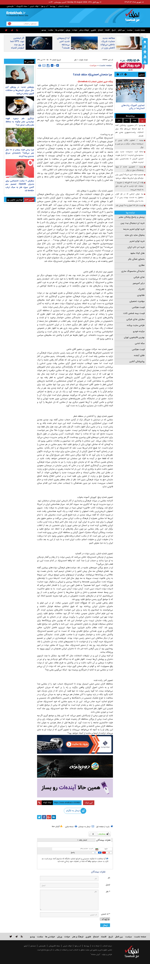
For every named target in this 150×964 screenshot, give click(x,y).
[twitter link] (10, 936)
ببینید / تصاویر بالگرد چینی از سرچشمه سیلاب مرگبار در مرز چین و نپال (129, 144)
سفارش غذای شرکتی (135, 319)
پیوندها (52, 6)
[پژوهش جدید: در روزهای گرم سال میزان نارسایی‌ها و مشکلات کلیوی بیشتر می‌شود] (20, 74)
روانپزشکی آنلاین (137, 361)
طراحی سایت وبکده (136, 325)
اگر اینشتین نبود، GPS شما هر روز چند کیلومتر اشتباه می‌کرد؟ (17, 45)
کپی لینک (89, 802)
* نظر (108, 891)
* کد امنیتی (105, 914)
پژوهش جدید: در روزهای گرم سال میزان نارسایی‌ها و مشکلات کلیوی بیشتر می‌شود (20, 90)
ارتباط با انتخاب (63, 6)
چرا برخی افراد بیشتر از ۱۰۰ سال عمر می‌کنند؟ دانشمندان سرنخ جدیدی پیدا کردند (20, 153)
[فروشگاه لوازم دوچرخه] (75, 766)
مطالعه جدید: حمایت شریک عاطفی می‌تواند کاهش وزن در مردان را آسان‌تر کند (107, 46)
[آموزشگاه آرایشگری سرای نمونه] (75, 787)
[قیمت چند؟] (145, 46)
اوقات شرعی (34, 6)
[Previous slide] (126, 74)
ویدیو (44, 30)
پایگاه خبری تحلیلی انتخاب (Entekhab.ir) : (95, 81)
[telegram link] (16, 936)
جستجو (33, 945)
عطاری (142, 265)
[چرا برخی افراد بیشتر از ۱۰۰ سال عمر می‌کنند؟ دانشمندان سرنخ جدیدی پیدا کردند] (20, 137)
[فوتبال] (145, 51)
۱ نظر (76, 59)
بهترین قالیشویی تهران (134, 337)
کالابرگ (141, 289)
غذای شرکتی (139, 277)
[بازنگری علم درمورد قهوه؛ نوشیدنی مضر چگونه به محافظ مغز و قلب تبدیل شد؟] (20, 105)
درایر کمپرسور (139, 283)
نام (109, 877)
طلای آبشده (139, 355)
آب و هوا (44, 6)
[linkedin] (54, 817)
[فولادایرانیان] (75, 744)
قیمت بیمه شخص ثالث (134, 313)
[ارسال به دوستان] (43, 65)
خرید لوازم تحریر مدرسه (134, 229)
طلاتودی (141, 295)
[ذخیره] (48, 65)
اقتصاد (107, 30)
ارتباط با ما (95, 945)
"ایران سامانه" (95, 954)
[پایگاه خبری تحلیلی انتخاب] (133, 17)
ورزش (68, 30)
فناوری (93, 30)
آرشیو (26, 945)
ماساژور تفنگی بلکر (136, 259)
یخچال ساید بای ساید (135, 235)
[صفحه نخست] (145, 41)
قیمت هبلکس (138, 307)
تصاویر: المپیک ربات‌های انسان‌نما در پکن (133, 106)
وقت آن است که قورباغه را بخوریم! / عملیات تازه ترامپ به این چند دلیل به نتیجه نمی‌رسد (129, 186)
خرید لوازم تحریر (137, 241)
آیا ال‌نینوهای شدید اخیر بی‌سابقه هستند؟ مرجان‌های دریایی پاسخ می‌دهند (63, 48)
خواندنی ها (59, 30)
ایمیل (108, 884)
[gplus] (49, 817)
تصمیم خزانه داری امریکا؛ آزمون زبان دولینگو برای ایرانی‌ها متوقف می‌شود (129, 176)
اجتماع (100, 30)
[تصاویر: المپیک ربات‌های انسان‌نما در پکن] (130, 90)
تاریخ (114, 30)
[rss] (17, 30)
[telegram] (12, 30)
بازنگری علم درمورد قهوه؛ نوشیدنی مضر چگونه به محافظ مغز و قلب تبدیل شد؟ (20, 121)
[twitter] (6, 30)
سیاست (129, 30)
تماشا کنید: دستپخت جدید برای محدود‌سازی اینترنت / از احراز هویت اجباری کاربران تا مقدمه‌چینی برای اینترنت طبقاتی (129, 157)
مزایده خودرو (139, 331)
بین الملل (121, 30)
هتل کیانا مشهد (137, 253)
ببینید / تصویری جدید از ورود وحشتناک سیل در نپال (129, 168)
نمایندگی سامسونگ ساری (133, 271)
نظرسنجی (10, 6)
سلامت (50, 30)
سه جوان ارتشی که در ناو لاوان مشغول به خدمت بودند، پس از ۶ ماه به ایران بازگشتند (129, 197)
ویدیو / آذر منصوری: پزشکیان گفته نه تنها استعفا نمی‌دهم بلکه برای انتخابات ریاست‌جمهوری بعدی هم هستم (129, 130)
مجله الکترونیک (21, 6)
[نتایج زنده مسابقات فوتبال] (145, 61)
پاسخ (73, 852)
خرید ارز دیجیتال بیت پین (133, 223)
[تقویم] (145, 56)
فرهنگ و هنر (84, 30)
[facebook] (44, 817)
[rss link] (22, 936)
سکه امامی (140, 343)
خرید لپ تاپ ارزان (136, 247)
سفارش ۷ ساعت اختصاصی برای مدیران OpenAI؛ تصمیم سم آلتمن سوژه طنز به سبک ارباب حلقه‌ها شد (20, 185)
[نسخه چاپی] (39, 65)
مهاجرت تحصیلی (137, 301)
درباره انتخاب (107, 945)
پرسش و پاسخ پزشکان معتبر (132, 217)
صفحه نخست (140, 30)
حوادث (74, 30)
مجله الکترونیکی (54, 945)
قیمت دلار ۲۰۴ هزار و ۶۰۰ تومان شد (129, 205)
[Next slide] (118, 74)
